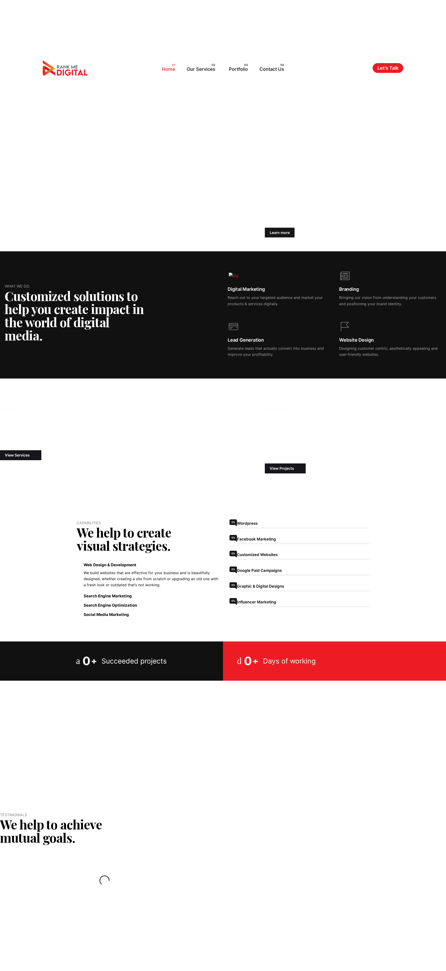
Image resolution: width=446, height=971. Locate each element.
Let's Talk (387, 68)
